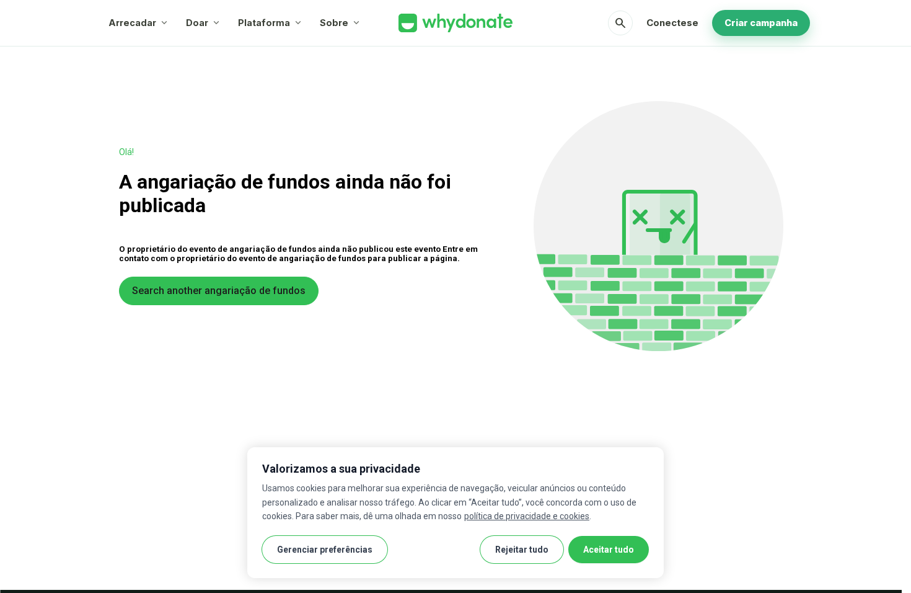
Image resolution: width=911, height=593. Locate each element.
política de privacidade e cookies (526, 516)
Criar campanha (761, 22)
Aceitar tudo (608, 550)
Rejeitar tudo (521, 550)
